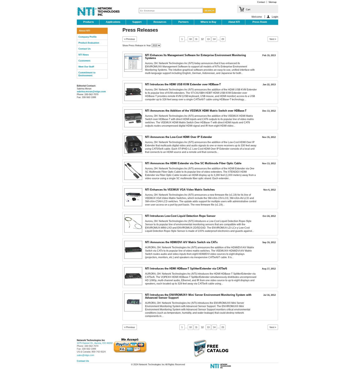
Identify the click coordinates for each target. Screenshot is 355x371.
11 (196, 39)
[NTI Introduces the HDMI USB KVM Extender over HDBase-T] (133, 92)
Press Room (259, 22)
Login (275, 16)
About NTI (234, 22)
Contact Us (84, 48)
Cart (248, 9)
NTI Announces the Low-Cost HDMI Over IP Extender (178, 137)
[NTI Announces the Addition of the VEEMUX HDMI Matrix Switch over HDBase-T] (133, 118)
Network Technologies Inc (91, 340)
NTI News (83, 54)
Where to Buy (208, 22)
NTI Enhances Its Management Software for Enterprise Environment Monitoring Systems (195, 57)
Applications (113, 22)
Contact (261, 2)
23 (222, 39)
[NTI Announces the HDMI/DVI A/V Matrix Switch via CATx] (133, 250)
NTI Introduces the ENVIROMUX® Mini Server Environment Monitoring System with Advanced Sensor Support (198, 296)
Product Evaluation (88, 43)
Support (137, 22)
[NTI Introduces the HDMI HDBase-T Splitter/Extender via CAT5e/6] (133, 276)
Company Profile (87, 37)
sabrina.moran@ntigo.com (91, 91)
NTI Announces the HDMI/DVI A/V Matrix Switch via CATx (181, 242)
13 (208, 39)
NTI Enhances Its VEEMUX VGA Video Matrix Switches (180, 189)
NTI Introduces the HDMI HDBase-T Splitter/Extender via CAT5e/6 (186, 268)
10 (190, 39)
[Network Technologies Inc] (98, 12)
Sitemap (273, 2)
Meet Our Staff (86, 66)
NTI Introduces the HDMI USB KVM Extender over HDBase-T (183, 84)
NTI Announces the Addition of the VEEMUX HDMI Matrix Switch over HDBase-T (196, 110)
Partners (183, 22)
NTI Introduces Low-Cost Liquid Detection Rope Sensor (180, 215)
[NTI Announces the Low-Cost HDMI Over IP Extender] (133, 145)
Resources (159, 22)
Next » (273, 39)
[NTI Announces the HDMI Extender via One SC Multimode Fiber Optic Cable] (133, 171)
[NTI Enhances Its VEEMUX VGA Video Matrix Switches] (133, 197)
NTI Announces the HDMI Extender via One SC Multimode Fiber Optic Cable (193, 163)
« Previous (129, 39)
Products (88, 22)
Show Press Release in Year (136, 45)
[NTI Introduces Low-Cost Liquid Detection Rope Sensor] (133, 223)
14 (214, 39)
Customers (84, 60)
